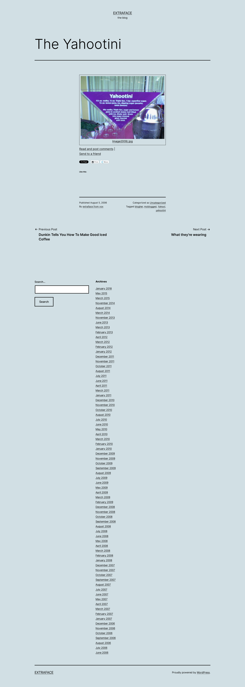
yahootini (161, 210)
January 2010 (104, 448)
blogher (139, 206)
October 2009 (104, 463)
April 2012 (101, 337)
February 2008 (104, 555)
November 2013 (105, 317)
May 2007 (101, 599)
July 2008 (101, 531)
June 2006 (102, 652)
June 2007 (102, 594)
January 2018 (104, 288)
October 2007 (104, 574)
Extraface (122, 13)
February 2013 (104, 332)
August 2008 (103, 526)
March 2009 (103, 497)
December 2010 (105, 400)
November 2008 (105, 511)
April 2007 (102, 604)
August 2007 (103, 584)
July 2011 (101, 375)
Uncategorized (158, 202)
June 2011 (101, 380)
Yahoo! (161, 206)
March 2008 (103, 550)
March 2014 (103, 312)
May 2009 (102, 487)
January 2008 (104, 560)
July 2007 (101, 589)
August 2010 (103, 414)
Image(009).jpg (122, 141)
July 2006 (101, 647)
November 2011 (105, 361)
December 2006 (105, 623)
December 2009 (105, 453)
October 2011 (104, 366)
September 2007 (106, 579)
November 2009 (105, 458)
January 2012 (104, 351)
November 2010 (105, 404)
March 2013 (103, 327)
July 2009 (101, 477)
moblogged (150, 206)
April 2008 (102, 545)
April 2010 (101, 434)
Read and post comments (96, 149)
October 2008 (104, 516)
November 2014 (105, 303)
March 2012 (103, 341)
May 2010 (101, 429)
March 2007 (103, 608)
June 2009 (102, 482)
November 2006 (105, 628)
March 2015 (103, 298)
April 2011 (101, 385)
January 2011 (103, 395)
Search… (40, 281)
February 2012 (104, 346)
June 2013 (102, 322)
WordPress (203, 672)
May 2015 (101, 293)
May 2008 (102, 540)
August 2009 (103, 472)
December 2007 (105, 565)
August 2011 (103, 370)
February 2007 (104, 613)
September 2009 (106, 468)
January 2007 (104, 618)
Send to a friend (90, 153)
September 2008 (106, 521)
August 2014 (103, 307)
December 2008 (105, 506)
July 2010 (101, 419)
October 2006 (104, 633)
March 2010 (103, 439)
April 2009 (102, 492)
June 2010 (102, 424)
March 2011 (102, 390)
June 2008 (102, 536)
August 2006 (103, 642)
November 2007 (105, 570)
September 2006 (106, 637)
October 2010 (104, 409)
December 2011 (105, 356)
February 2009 (104, 502)
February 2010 (104, 443)
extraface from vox (93, 206)
